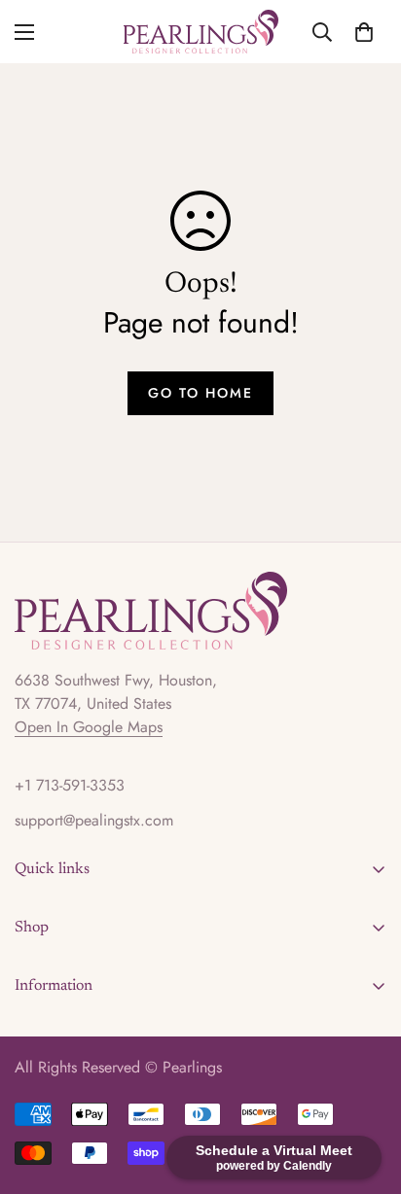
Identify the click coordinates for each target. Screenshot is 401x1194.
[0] (364, 32)
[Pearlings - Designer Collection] (201, 31)
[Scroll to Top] (365, 1090)
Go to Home (200, 393)
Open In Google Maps (89, 727)
